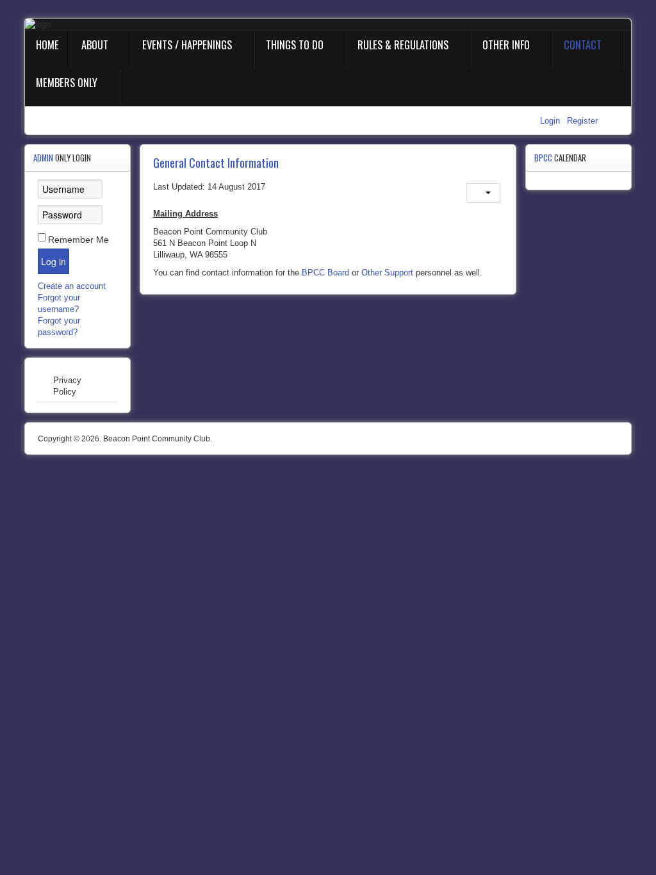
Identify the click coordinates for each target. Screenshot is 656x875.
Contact (583, 45)
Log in (53, 261)
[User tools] (483, 192)
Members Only (66, 82)
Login (551, 121)
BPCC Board (325, 272)
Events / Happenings (187, 45)
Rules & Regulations (402, 45)
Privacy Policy (67, 386)
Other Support (387, 272)
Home (47, 45)
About (94, 45)
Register (582, 121)
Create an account (73, 286)
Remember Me (78, 239)
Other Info (506, 45)
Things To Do (295, 45)
